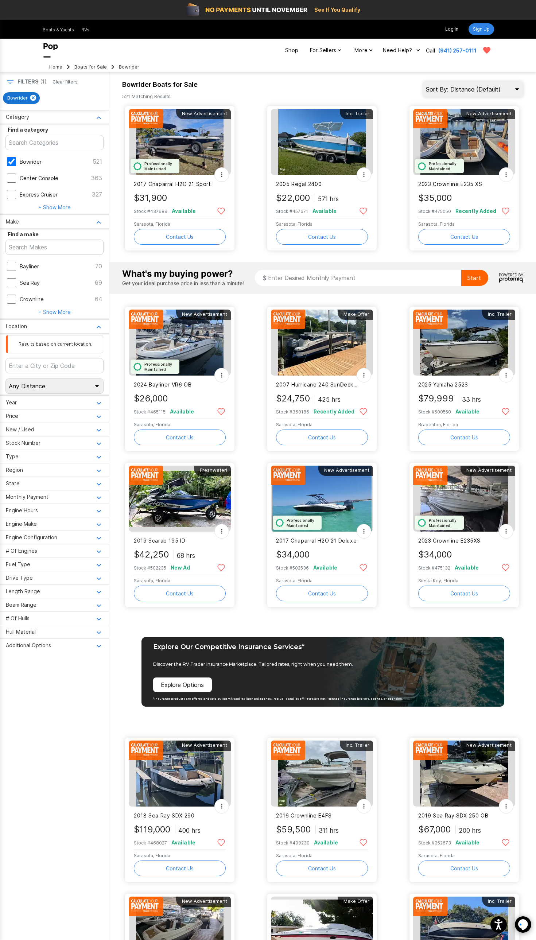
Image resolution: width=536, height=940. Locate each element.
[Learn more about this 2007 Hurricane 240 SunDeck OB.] (322, 343)
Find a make (23, 234)
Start (474, 277)
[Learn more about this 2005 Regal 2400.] (322, 142)
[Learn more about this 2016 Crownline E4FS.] (322, 774)
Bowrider (31, 162)
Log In (451, 29)
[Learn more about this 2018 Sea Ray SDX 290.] (180, 774)
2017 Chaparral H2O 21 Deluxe (316, 540)
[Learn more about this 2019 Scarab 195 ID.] (180, 499)
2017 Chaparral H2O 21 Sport (172, 184)
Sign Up (481, 29)
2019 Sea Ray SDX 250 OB (453, 815)
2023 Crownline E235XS (449, 540)
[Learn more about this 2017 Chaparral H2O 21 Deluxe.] (322, 499)
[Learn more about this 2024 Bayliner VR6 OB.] (180, 343)
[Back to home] (50, 50)
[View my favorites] (487, 50)
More (361, 50)
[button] (498, 924)
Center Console (39, 178)
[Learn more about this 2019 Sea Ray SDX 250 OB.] (464, 774)
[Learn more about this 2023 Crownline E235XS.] (464, 499)
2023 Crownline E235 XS (450, 184)
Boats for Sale (90, 67)
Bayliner (29, 266)
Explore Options (182, 684)
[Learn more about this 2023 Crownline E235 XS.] (464, 142)
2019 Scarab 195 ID (159, 540)
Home (55, 67)
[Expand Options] (221, 174)
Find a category (28, 130)
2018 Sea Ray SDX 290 (164, 815)
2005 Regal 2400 (299, 184)
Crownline (32, 299)
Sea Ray (30, 283)
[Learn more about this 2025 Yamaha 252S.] (464, 343)
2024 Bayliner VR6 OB (162, 384)
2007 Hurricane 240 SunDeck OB (317, 384)
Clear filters (65, 82)
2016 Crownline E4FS (304, 815)
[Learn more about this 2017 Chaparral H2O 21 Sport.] (180, 142)
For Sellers (323, 50)
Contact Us (180, 237)
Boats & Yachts (58, 29)
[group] (21, 98)
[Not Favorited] (221, 210)
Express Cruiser (39, 194)
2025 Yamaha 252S (443, 384)
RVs (85, 29)
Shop (291, 50)
